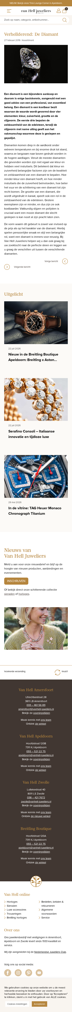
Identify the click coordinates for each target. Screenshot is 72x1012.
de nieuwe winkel (40, 816)
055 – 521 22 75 (36, 751)
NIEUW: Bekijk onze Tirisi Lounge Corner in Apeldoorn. (36, 3)
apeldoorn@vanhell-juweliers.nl (36, 755)
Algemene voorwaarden (49, 912)
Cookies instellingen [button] (17, 1003)
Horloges (12, 902)
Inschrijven (16, 581)
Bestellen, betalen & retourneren (52, 904)
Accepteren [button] (39, 1003)
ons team (46, 720)
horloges (24, 594)
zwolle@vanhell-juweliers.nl (36, 801)
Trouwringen (14, 914)
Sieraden (12, 906)
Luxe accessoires (16, 909)
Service (45, 917)
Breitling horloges (17, 917)
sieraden (9, 594)
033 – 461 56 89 (36, 705)
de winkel (40, 723)
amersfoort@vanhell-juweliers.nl (36, 709)
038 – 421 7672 (36, 797)
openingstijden (41, 713)
